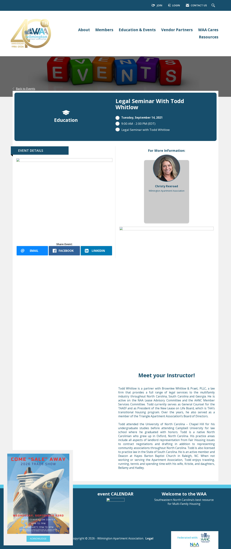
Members (104, 29)
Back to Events (25, 89)
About (84, 29)
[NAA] (194, 544)
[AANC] (205, 537)
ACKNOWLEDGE (38, 538)
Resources (208, 36)
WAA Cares (208, 29)
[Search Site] (214, 5)
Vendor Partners (177, 29)
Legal (149, 538)
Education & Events (137, 29)
